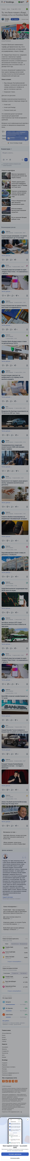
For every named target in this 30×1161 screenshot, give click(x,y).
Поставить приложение (15, 1154)
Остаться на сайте (15, 1158)
